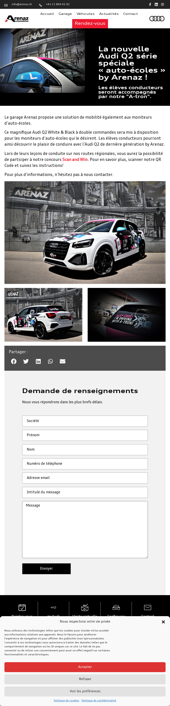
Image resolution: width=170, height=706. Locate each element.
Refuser (85, 679)
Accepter (85, 667)
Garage (65, 13)
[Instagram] (162, 4)
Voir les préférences (85, 691)
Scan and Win (75, 160)
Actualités (109, 13)
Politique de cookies (66, 700)
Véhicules (86, 13)
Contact (130, 13)
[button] (163, 622)
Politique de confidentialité (98, 700)
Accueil (47, 13)
